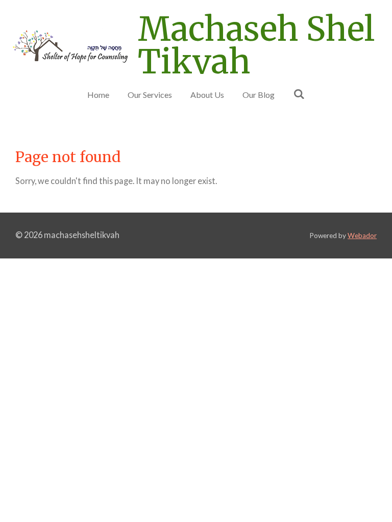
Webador (362, 235)
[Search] (298, 93)
